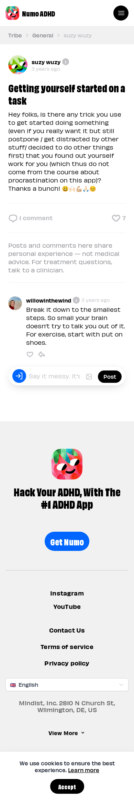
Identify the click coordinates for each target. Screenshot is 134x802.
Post (109, 376)
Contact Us (67, 630)
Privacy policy (66, 663)
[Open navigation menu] (121, 13)
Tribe (15, 35)
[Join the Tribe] (19, 376)
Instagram (66, 593)
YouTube (67, 606)
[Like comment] (30, 354)
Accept (67, 786)
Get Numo (67, 541)
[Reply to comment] (41, 354)
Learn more (83, 770)
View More (63, 732)
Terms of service (67, 647)
